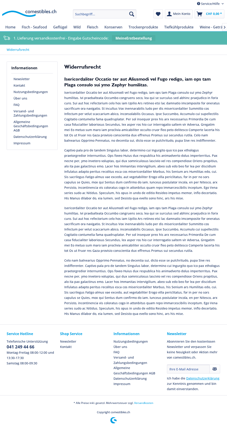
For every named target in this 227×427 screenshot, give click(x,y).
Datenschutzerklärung (30, 137)
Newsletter (22, 79)
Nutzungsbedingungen (31, 92)
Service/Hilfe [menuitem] (210, 4)
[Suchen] (131, 14)
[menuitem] (105, 14)
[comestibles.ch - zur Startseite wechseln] (29, 15)
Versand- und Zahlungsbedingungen (30, 113)
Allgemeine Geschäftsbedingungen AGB (31, 126)
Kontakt (19, 85)
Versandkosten (143, 403)
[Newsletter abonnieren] (214, 369)
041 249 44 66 (20, 347)
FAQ (17, 105)
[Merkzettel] (158, 14)
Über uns (20, 98)
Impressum (22, 143)
